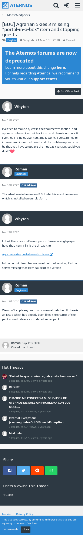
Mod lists (15, 433)
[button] (77, 5)
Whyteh (28, 40)
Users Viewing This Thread (26, 486)
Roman (16, 343)
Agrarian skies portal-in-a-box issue (25, 254)
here (61, 67)
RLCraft (14, 387)
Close (26, 529)
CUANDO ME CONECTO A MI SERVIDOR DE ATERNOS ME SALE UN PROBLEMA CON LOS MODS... (39, 402)
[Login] (67, 5)
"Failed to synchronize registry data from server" (43, 376)
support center (44, 79)
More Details (11, 529)
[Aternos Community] (17, 5)
